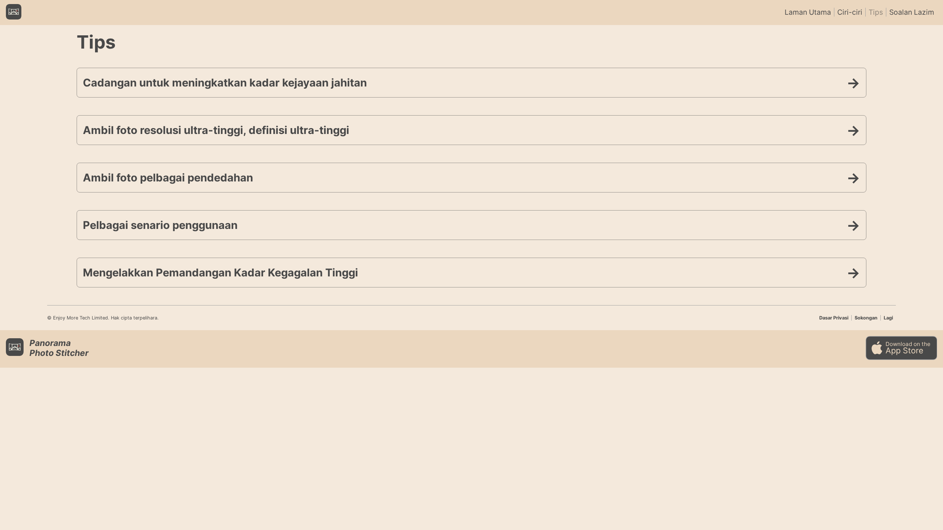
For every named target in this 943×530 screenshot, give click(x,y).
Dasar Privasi (833, 318)
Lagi (888, 318)
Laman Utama (808, 12)
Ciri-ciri (849, 12)
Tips (876, 12)
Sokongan (866, 318)
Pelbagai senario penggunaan (160, 225)
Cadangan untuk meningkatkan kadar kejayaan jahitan (225, 82)
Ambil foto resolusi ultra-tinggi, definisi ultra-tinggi (216, 130)
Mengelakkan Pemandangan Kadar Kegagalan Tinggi (220, 272)
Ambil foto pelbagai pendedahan (168, 177)
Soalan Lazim (911, 12)
